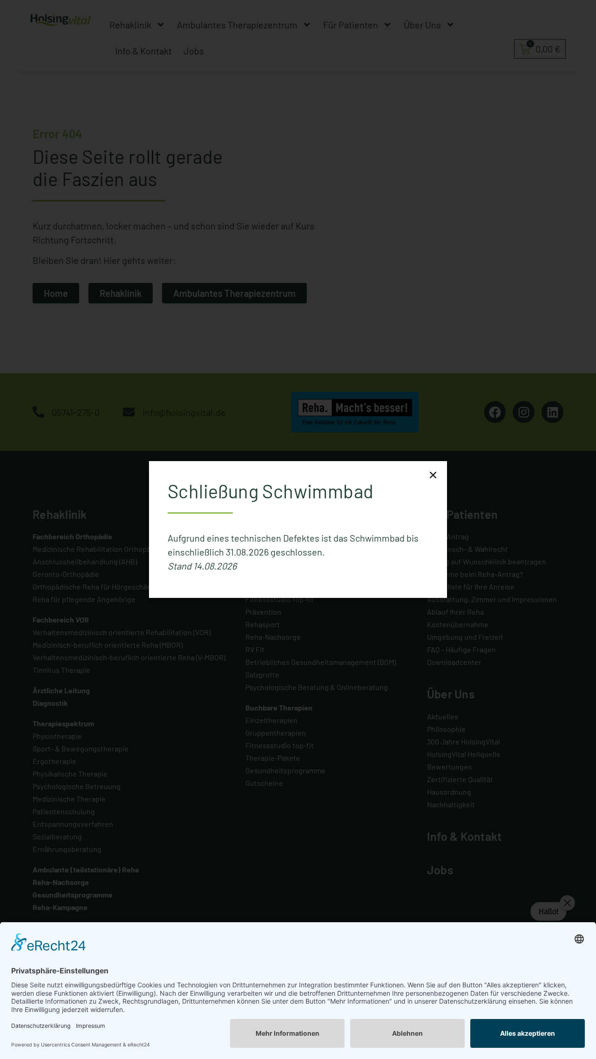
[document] (298, 529)
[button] (433, 475)
